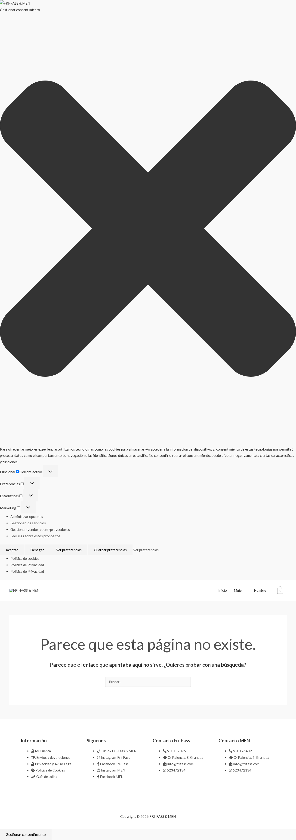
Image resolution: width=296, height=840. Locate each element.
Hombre (260, 590)
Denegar (37, 550)
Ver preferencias (69, 550)
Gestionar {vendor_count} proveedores (40, 529)
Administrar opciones (26, 516)
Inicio (222, 590)
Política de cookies (24, 558)
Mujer (238, 590)
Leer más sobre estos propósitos (35, 536)
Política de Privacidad (27, 565)
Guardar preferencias (110, 550)
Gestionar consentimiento (26, 834)
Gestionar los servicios (28, 523)
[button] (148, 229)
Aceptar (12, 550)
